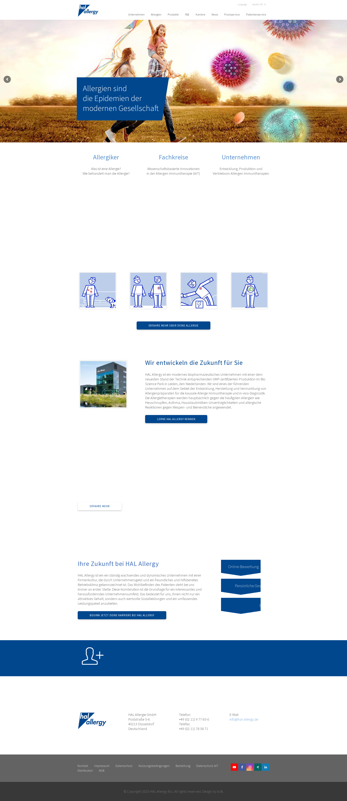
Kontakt (82, 766)
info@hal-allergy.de (244, 719)
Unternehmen (241, 157)
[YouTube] (234, 767)
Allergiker (106, 157)
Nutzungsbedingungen (154, 766)
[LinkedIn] (265, 767)
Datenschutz (123, 766)
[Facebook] (242, 767)
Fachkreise (173, 157)
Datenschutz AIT (207, 766)
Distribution (85, 770)
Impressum (101, 766)
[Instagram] (250, 767)
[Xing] (258, 767)
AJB (220, 791)
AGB (101, 770)
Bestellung (182, 766)
